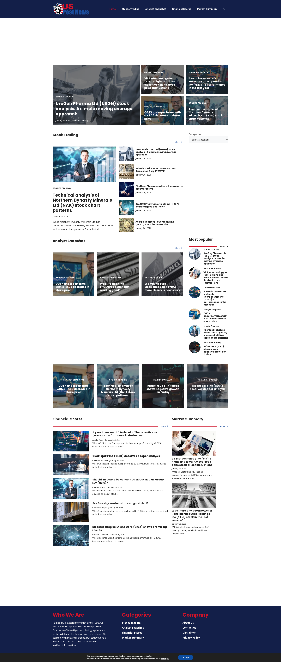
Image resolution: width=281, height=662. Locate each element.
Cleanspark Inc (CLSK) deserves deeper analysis (207, 387)
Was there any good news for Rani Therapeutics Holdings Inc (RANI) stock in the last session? (192, 515)
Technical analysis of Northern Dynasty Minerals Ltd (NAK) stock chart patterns (206, 113)
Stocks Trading (130, 9)
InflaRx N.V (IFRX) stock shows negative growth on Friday (214, 350)
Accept (186, 657)
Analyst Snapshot (155, 9)
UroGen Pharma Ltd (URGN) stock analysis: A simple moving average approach (94, 109)
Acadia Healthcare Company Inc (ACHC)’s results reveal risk (155, 223)
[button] (224, 9)
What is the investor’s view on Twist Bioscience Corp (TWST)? (156, 170)
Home (112, 9)
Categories (195, 134)
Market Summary (207, 9)
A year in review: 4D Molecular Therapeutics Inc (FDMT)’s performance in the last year (207, 83)
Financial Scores (181, 9)
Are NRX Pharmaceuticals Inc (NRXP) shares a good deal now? (157, 205)
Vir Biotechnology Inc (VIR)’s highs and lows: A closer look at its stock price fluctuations (161, 83)
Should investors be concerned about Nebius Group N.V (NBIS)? (128, 481)
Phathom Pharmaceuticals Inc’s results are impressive (159, 187)
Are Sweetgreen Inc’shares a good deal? (120, 503)
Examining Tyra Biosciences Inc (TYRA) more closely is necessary (162, 287)
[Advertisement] (140, 44)
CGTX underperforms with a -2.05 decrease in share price (162, 115)
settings (165, 658)
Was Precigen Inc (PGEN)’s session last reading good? (114, 287)
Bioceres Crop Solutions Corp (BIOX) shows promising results (129, 528)
